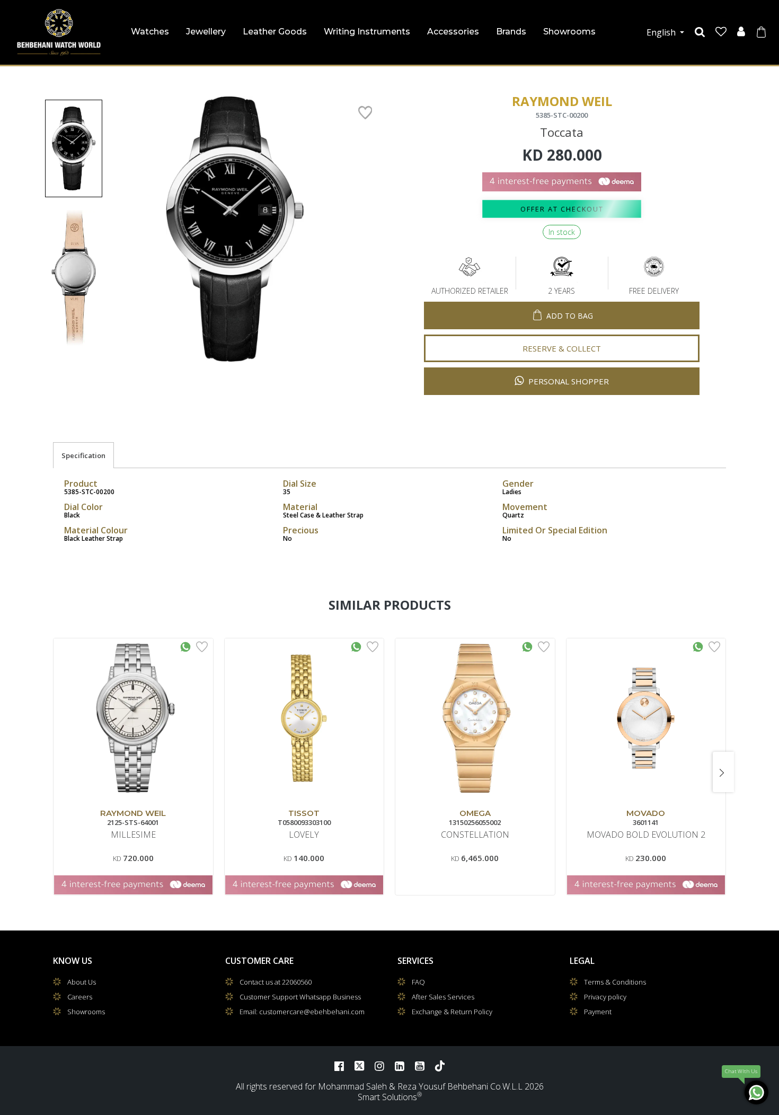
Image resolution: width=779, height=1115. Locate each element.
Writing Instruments (367, 32)
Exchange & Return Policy (452, 1011)
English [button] (662, 32)
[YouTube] (420, 1065)
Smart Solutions (387, 1097)
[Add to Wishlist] (202, 645)
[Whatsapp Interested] (185, 645)
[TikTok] (440, 1065)
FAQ (418, 982)
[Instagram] (379, 1065)
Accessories (453, 32)
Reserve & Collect (562, 348)
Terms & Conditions (615, 982)
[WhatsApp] (756, 1092)
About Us (81, 982)
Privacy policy (605, 997)
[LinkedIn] (400, 1065)
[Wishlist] (721, 32)
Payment (598, 1011)
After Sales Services (443, 997)
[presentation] (55, 772)
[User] (741, 32)
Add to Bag (569, 316)
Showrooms (569, 32)
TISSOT (304, 813)
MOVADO (645, 813)
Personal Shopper (567, 381)
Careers (79, 997)
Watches (150, 32)
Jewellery (206, 32)
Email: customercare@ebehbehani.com (302, 1011)
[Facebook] (339, 1065)
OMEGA (475, 813)
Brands (511, 32)
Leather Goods (275, 32)
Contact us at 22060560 (276, 982)
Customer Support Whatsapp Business (300, 997)
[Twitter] (359, 1065)
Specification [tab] (83, 455)
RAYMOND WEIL (133, 813)
